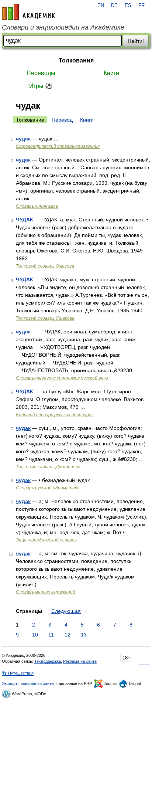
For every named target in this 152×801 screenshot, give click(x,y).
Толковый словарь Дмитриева (48, 466)
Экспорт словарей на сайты (28, 683)
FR (141, 5)
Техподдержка (47, 661)
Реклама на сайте (80, 661)
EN (100, 5)
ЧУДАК (24, 220)
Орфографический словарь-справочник (58, 146)
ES (128, 5)
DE (114, 5)
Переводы (41, 73)
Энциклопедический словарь (46, 540)
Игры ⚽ (40, 86)
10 (35, 635)
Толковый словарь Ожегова (45, 266)
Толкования (76, 60)
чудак (23, 139)
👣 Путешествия (18, 673)
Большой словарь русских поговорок (55, 414)
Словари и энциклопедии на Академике (63, 27)
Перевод (62, 120)
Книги (111, 73)
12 (67, 635)
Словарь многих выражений (45, 592)
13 (84, 635)
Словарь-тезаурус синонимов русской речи (62, 378)
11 (51, 635)
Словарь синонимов (37, 206)
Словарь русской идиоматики (48, 488)
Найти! (136, 41)
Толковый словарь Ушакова (45, 318)
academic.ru (28, 12)
